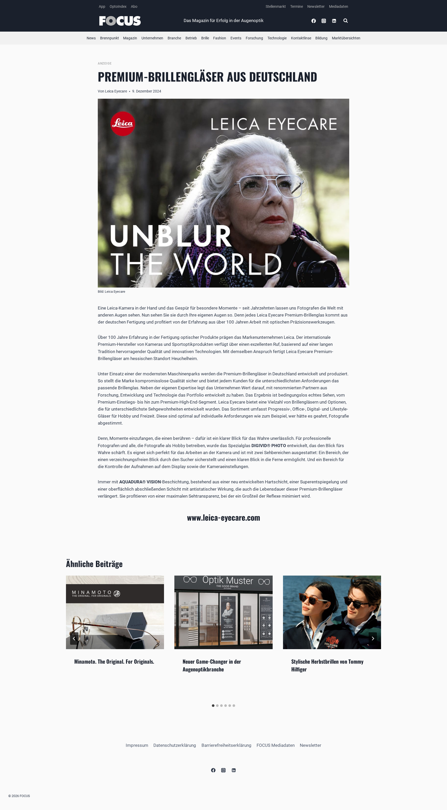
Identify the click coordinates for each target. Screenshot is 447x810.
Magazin (130, 38)
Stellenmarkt (276, 6)
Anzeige (104, 63)
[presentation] (115, 612)
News (91, 38)
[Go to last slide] (74, 638)
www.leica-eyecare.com (223, 517)
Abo (134, 6)
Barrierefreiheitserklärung (226, 745)
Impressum (137, 745)
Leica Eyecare (116, 91)
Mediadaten (338, 6)
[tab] (213, 705)
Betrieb (191, 38)
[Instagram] (323, 20)
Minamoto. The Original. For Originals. (114, 661)
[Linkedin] (334, 20)
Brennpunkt (109, 38)
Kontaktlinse (301, 38)
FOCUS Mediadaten (276, 745)
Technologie (277, 38)
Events (235, 38)
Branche (174, 38)
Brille (205, 38)
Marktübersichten (346, 38)
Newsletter (316, 6)
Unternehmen (152, 38)
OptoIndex (118, 6)
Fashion (219, 38)
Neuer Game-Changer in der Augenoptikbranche (212, 665)
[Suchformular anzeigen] (345, 20)
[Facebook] (313, 20)
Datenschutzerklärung (174, 745)
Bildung (321, 38)
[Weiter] (373, 638)
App (102, 6)
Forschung (254, 38)
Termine (296, 6)
